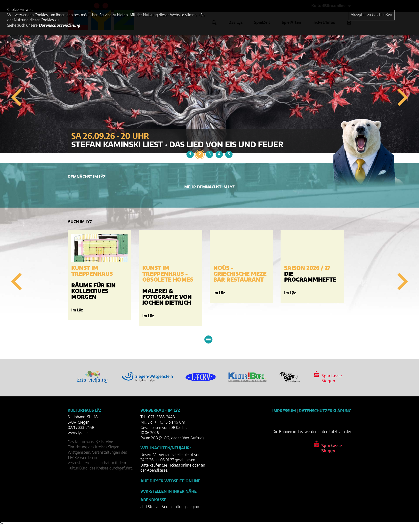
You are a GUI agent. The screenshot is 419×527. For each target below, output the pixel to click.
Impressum (284, 411)
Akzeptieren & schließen (371, 15)
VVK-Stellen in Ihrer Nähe (168, 492)
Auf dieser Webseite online (170, 481)
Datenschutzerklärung (325, 411)
